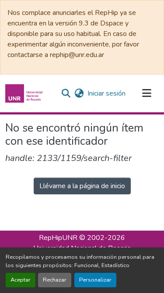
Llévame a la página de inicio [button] (82, 186)
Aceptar (20, 280)
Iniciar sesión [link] (106, 93)
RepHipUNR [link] (58, 238)
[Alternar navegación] (146, 93)
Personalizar (95, 280)
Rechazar (54, 280)
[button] (25, 93)
